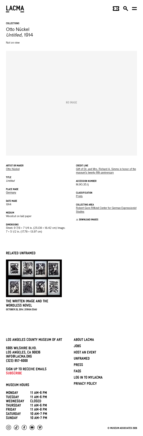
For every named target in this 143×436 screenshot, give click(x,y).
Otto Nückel (13, 169)
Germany (11, 192)
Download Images (88, 219)
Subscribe (14, 374)
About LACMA (84, 340)
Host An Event (85, 353)
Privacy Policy (85, 384)
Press (78, 365)
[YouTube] (32, 427)
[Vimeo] (39, 427)
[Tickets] (116, 9)
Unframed (82, 359)
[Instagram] (8, 427)
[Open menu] (134, 9)
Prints (79, 196)
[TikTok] (16, 427)
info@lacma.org (19, 357)
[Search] (125, 9)
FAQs (77, 372)
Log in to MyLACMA (88, 378)
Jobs (77, 347)
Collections (12, 23)
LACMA (15, 9)
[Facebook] (24, 427)
